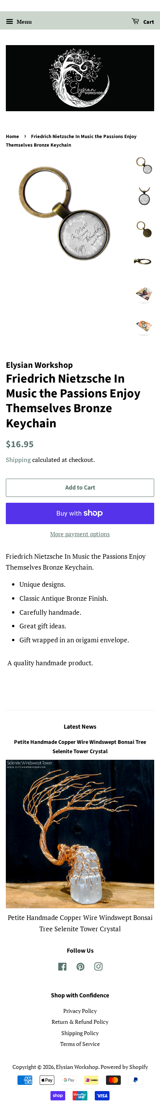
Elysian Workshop (77, 1066)
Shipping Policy (80, 1033)
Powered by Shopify (124, 1066)
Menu (23, 21)
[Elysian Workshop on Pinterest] (80, 968)
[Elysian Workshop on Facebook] (62, 968)
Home (12, 136)
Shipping (18, 459)
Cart (148, 22)
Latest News (80, 726)
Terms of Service (80, 1044)
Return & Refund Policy (80, 1021)
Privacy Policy (80, 1010)
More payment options (80, 534)
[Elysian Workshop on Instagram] (98, 968)
